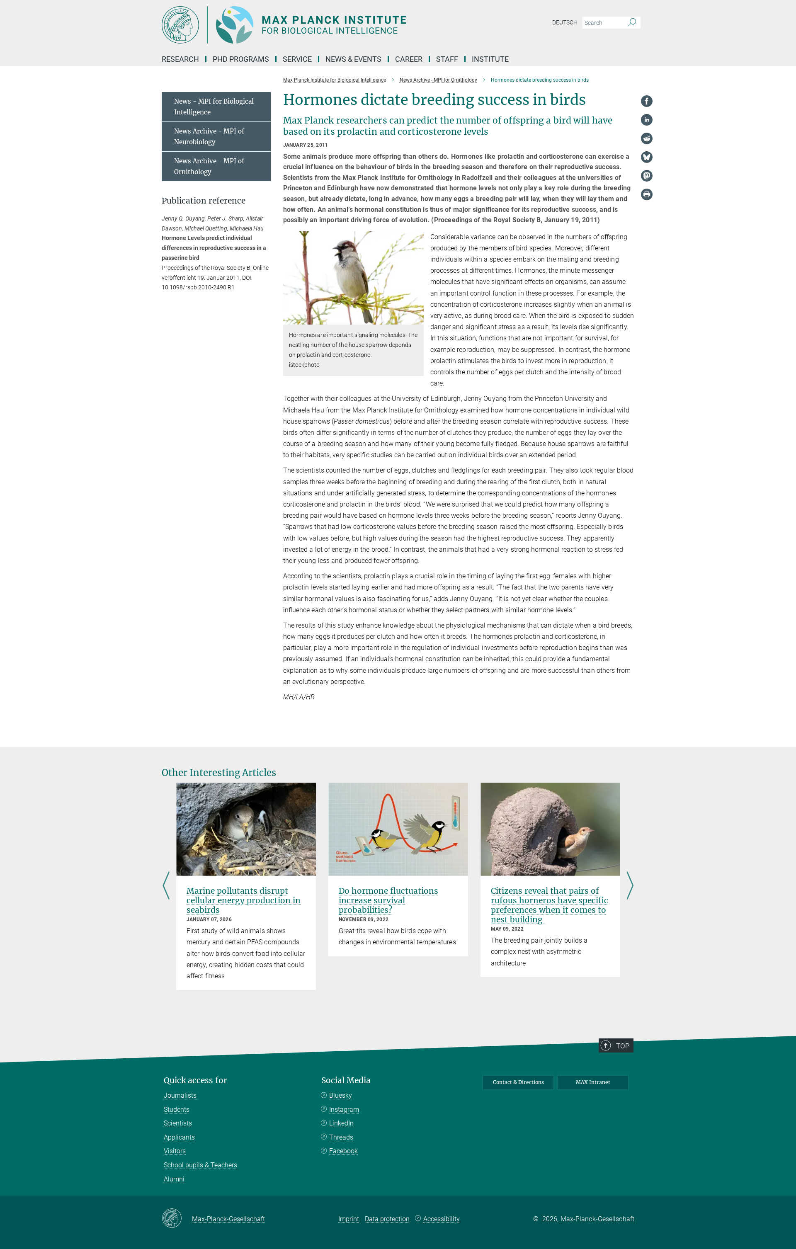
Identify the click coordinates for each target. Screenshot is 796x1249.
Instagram (344, 1109)
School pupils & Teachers (200, 1165)
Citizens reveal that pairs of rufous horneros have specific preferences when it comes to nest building (549, 905)
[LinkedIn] (647, 120)
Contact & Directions (518, 1082)
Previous (166, 886)
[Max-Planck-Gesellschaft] (177, 1219)
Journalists (180, 1095)
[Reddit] (647, 138)
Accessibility (441, 1219)
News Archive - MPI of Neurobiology (209, 136)
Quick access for (195, 1080)
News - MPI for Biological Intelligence (214, 106)
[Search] (632, 23)
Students (176, 1109)
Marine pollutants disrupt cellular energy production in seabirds (244, 900)
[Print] (647, 194)
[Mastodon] (647, 176)
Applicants (179, 1137)
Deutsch (565, 22)
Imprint (348, 1219)
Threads (341, 1137)
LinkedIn (341, 1123)
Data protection (387, 1219)
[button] (416, 319)
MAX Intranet (593, 1082)
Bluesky (340, 1095)
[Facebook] (647, 101)
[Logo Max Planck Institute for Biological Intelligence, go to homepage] (317, 25)
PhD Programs (241, 59)
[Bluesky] (647, 157)
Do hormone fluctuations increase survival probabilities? (388, 900)
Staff (447, 59)
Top (622, 1046)
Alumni (174, 1179)
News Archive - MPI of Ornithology (209, 166)
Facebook (343, 1151)
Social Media (346, 1080)
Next (630, 886)
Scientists (178, 1123)
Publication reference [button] (203, 201)
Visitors (175, 1151)
